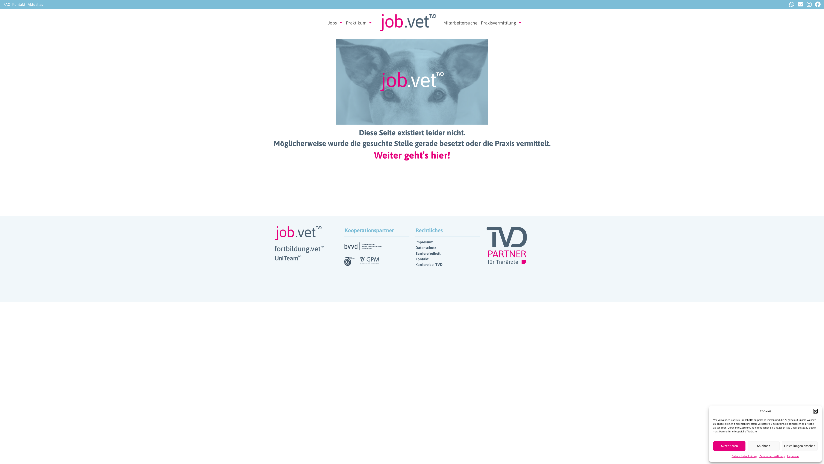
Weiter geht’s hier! (412, 155)
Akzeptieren (729, 446)
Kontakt (18, 4)
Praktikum (356, 22)
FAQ (7, 4)
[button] (815, 411)
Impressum (793, 456)
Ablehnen (763, 446)
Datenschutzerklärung (744, 456)
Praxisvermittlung (498, 22)
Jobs (332, 22)
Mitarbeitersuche (460, 22)
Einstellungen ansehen (799, 446)
